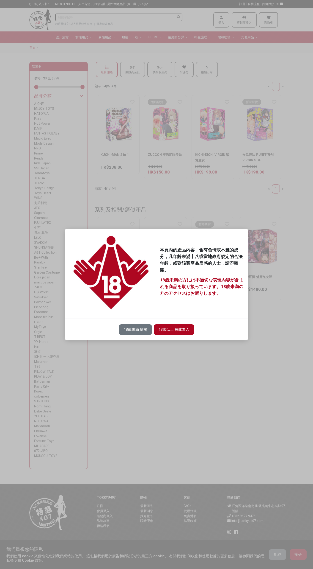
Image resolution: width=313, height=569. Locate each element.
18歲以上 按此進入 (174, 329)
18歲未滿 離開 (135, 329)
